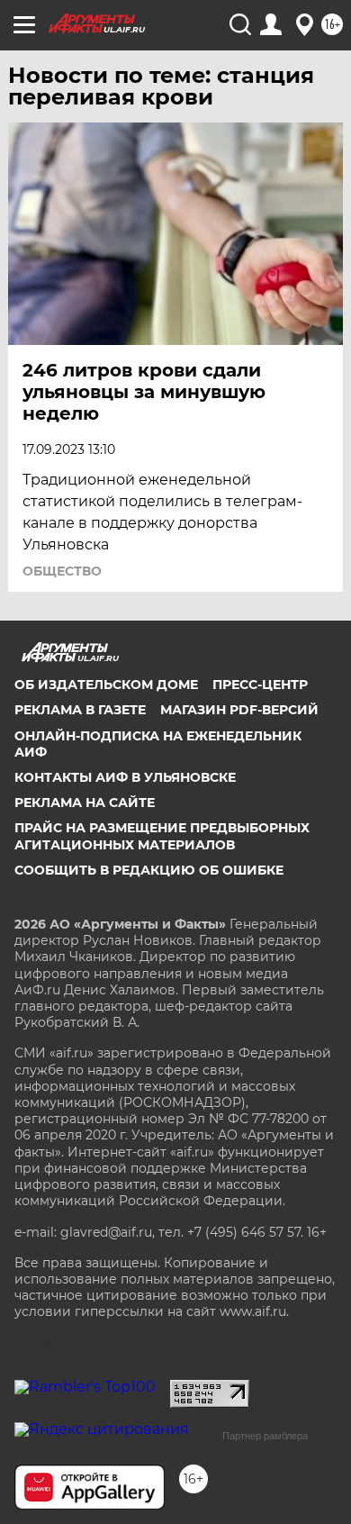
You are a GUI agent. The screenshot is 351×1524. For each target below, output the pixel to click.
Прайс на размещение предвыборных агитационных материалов (162, 836)
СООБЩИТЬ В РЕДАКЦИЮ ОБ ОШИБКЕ (149, 870)
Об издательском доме (106, 684)
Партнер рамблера (265, 1435)
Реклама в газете (80, 710)
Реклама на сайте (84, 802)
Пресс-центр (260, 684)
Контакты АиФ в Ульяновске (125, 777)
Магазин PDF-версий (239, 710)
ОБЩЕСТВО (62, 571)
